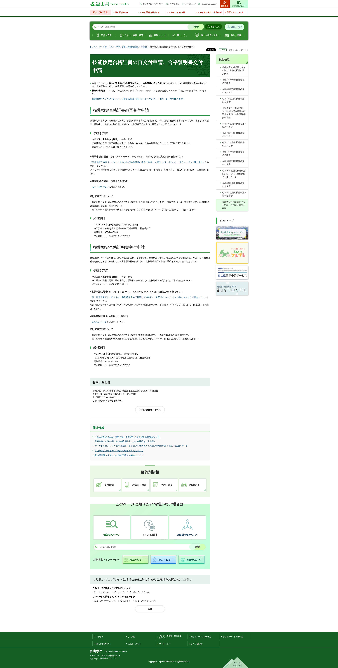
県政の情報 (236, 35)
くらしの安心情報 (177, 12)
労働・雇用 (120, 47)
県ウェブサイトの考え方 (201, 637)
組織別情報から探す (187, 534)
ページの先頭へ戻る (235, 662)
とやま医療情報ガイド (150, 12)
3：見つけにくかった (146, 601)
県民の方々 (135, 559)
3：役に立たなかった (140, 592)
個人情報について (103, 644)
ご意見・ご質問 (134, 644)
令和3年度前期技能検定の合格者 (233, 184)
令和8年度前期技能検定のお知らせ (233, 91)
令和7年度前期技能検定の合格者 (233, 100)
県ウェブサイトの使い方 (233, 637)
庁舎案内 (99, 637)
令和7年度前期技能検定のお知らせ (233, 144)
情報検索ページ (112, 534)
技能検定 (144, 47)
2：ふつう (119, 592)
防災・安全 (106, 35)
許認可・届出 (139, 485)
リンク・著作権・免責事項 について (170, 637)
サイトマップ (164, 644)
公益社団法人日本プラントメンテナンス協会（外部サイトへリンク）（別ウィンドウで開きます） (138, 99)
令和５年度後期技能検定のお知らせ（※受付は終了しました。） (233, 173)
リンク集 (131, 637)
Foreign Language (208, 4)
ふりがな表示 (173, 4)
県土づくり (182, 35)
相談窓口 (194, 485)
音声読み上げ (190, 4)
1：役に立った (102, 592)
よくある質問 (149, 534)
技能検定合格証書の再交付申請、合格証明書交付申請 (233, 205)
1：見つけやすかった (105, 601)
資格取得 (109, 485)
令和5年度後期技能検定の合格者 (233, 163)
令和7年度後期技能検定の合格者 (233, 81)
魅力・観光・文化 (209, 35)
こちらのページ (99, 187)
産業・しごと (160, 35)
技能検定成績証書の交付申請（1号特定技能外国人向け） (233, 70)
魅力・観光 (164, 559)
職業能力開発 (133, 47)
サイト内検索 (95, 27)
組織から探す (236, 27)
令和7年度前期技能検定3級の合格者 (234, 125)
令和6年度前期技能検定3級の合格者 (234, 194)
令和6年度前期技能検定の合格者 (233, 153)
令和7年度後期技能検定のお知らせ (233, 134)
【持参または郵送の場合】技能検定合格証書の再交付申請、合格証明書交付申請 (233, 113)
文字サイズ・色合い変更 (153, 4)
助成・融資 (167, 485)
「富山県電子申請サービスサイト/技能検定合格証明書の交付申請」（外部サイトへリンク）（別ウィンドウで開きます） (147, 297)
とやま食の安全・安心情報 (210, 12)
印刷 (223, 50)
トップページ (95, 47)
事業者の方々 (194, 559)
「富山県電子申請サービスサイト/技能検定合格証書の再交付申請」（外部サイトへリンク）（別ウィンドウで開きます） (147, 162)
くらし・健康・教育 (133, 35)
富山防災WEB (121, 12)
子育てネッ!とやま (235, 12)
